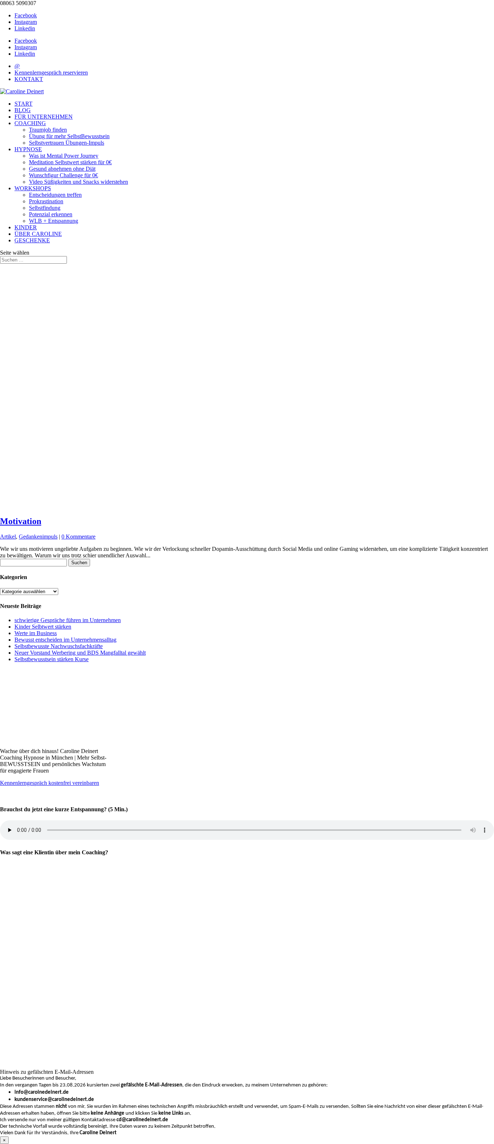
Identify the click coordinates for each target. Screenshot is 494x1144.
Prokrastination (46, 201)
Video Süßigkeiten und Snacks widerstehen (78, 182)
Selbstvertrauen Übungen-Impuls (66, 143)
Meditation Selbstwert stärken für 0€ (70, 162)
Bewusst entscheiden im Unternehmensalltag (65, 640)
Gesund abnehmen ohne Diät (62, 169)
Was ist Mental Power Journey (63, 156)
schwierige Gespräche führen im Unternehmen (67, 620)
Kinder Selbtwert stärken (42, 627)
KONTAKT (28, 79)
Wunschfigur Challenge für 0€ (63, 175)
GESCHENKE (32, 240)
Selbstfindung (44, 208)
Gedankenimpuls (38, 536)
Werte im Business (35, 633)
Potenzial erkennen (50, 214)
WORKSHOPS (32, 188)
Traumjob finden (48, 130)
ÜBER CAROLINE (38, 234)
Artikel (8, 536)
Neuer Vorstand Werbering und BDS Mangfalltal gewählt (80, 653)
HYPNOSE (28, 149)
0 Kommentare (78, 536)
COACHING (30, 123)
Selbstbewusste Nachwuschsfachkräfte (58, 646)
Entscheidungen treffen (55, 195)
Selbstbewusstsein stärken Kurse (51, 659)
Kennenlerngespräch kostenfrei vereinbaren (49, 783)
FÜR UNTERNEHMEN (43, 117)
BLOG (22, 110)
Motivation (20, 521)
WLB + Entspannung (53, 221)
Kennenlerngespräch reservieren (51, 72)
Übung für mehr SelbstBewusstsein (69, 136)
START (23, 104)
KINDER (25, 227)
